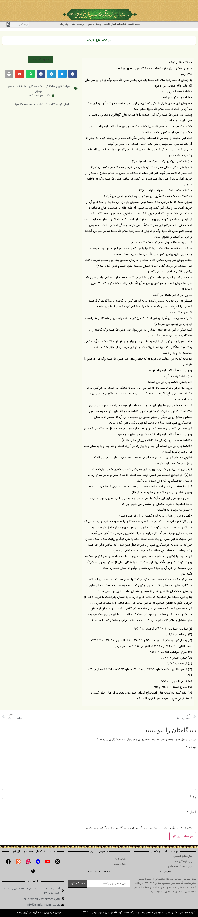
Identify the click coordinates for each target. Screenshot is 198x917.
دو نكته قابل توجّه (99, 40)
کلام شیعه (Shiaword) (180, 867)
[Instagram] (57, 861)
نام (193, 796)
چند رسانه (63, 24)
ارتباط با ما (120, 859)
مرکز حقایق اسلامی (182, 856)
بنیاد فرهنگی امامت (182, 861)
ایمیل (191, 811)
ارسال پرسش (119, 864)
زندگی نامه (122, 24)
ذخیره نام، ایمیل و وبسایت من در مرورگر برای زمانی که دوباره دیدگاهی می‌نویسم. (139, 827)
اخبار (114, 24)
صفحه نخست (134, 24)
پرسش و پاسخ (94, 24)
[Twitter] (33, 871)
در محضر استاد (78, 24)
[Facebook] (8, 861)
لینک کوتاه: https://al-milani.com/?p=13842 (41, 104)
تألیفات (107, 24)
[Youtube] (48, 861)
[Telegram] (38, 861)
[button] (40, 59)
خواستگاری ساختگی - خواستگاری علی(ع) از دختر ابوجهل (39, 88)
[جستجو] (8, 24)
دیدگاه (191, 747)
